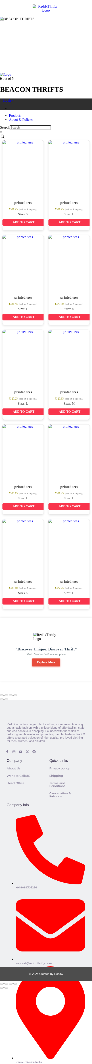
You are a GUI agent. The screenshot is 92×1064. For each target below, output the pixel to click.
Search (5, 127)
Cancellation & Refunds (60, 794)
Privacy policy (59, 768)
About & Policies (21, 119)
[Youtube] (20, 751)
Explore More (46, 662)
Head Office (15, 783)
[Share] (11, 695)
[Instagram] (14, 751)
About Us (14, 768)
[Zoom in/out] (2, 695)
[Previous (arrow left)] (2, 699)
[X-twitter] (27, 751)
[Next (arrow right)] (6, 699)
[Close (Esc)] (15, 695)
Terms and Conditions (57, 784)
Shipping (56, 775)
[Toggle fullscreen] (6, 695)
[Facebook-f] (7, 751)
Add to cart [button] (23, 222)
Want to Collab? (18, 775)
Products (15, 115)
